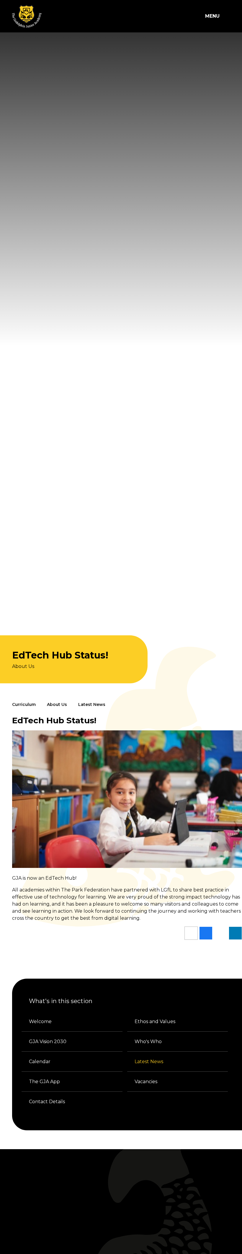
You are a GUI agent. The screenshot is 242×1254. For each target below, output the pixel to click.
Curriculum (24, 704)
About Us (57, 704)
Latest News (91, 704)
